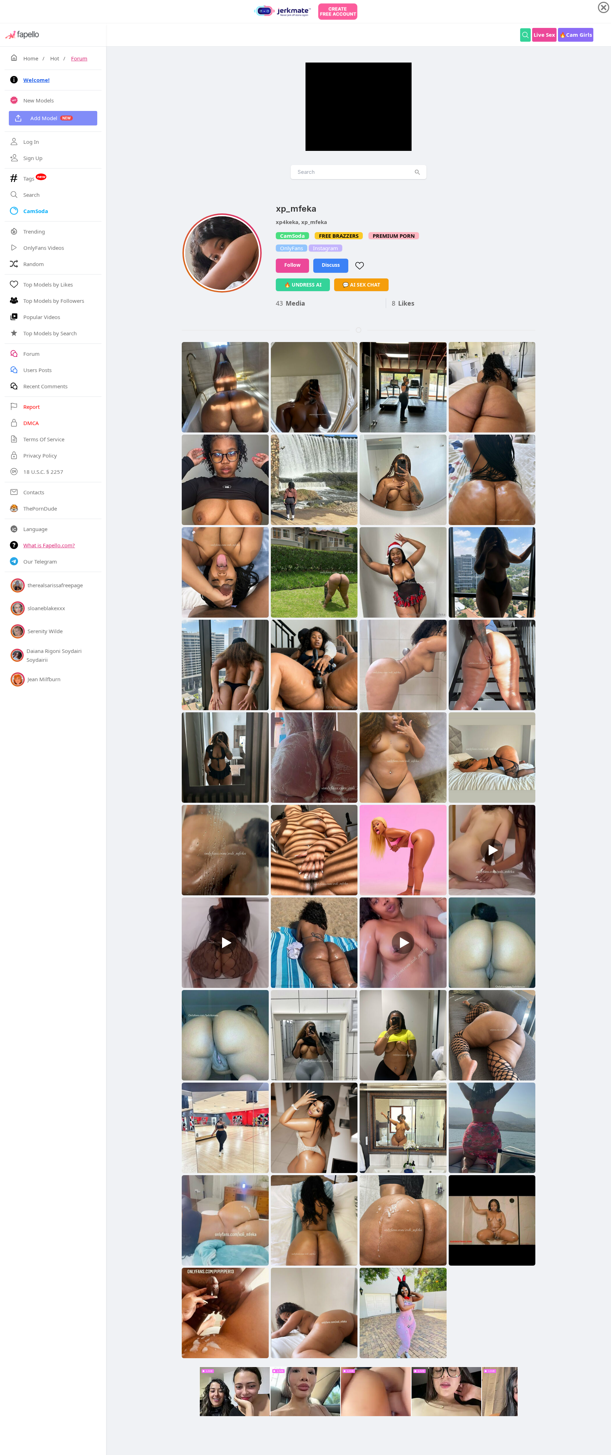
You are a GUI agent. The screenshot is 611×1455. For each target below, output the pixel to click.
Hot (54, 58)
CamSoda (292, 235)
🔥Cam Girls (575, 34)
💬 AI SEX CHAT (361, 284)
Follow (292, 264)
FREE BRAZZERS (339, 235)
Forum (79, 58)
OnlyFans (291, 248)
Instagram (325, 248)
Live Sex (544, 34)
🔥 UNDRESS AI (302, 284)
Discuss (331, 264)
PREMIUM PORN (394, 235)
